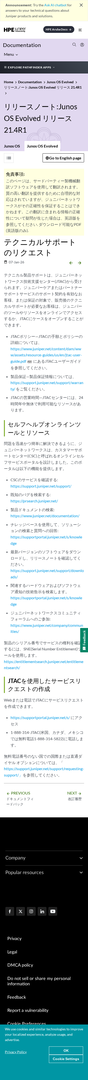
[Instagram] (31, 912)
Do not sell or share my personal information (39, 982)
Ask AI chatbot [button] (55, 5)
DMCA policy (20, 965)
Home (9, 82)
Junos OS (12, 146)
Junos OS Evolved (42, 146)
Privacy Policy (16, 1052)
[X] (20, 912)
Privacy (14, 939)
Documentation (22, 45)
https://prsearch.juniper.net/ (34, 500)
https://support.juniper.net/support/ (41, 486)
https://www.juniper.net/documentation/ (45, 515)
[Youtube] (52, 912)
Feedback (16, 997)
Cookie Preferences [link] (26, 1024)
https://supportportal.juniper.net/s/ (40, 717)
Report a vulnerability (27, 1010)
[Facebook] (9, 912)
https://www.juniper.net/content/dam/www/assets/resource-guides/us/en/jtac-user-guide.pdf (46, 354)
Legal (12, 952)
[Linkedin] (42, 912)
